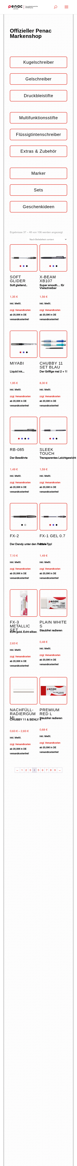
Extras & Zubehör (38, 151)
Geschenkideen (38, 206)
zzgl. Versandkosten (20, 310)
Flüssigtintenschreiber (38, 134)
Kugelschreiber (38, 62)
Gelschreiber (38, 79)
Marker (38, 173)
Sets (38, 190)
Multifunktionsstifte (38, 117)
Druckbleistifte (38, 95)
